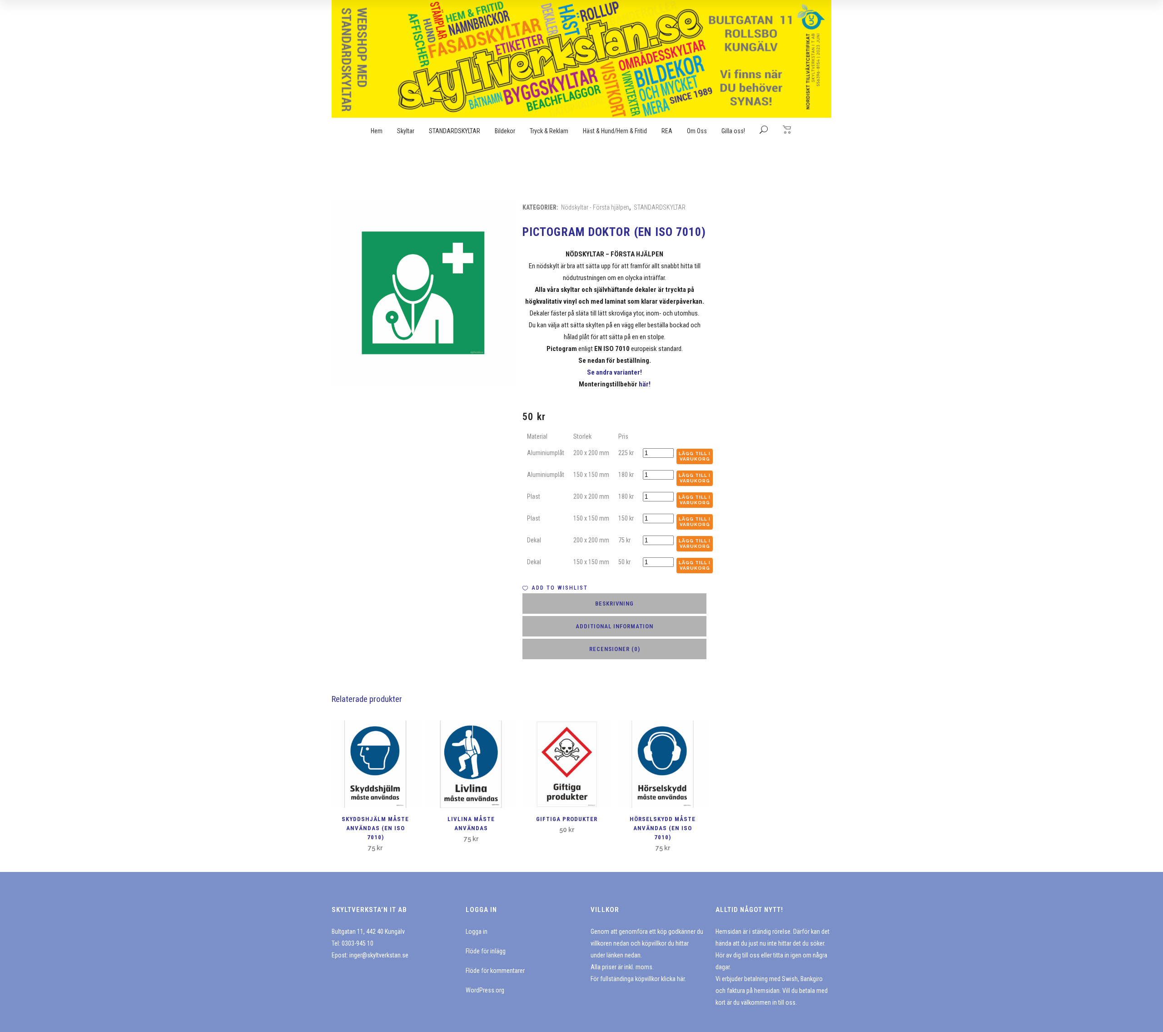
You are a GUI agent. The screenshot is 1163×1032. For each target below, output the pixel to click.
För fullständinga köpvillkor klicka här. (638, 978)
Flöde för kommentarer (495, 970)
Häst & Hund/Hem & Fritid (615, 131)
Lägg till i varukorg (695, 456)
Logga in (476, 931)
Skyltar (405, 131)
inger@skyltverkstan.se (378, 955)
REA (666, 131)
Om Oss (697, 131)
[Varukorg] (787, 129)
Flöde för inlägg (486, 951)
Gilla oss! (733, 131)
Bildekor (505, 131)
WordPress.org (485, 990)
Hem (377, 131)
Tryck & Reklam (549, 131)
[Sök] (764, 130)
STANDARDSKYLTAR (454, 131)
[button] (555, 588)
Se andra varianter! (614, 372)
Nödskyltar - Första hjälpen (595, 207)
